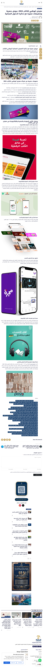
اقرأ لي (36, 219)
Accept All (7, 662)
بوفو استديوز (32, 364)
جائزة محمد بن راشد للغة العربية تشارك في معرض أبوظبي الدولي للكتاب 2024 (23, 419)
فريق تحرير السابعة (34, 16)
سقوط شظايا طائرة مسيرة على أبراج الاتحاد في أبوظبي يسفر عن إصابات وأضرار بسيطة (27, 622)
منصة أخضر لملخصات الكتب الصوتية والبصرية (28, 99)
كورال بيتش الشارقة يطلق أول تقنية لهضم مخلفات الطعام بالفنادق (20, 538)
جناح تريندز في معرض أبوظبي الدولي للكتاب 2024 (28, 424)
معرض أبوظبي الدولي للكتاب (31, 51)
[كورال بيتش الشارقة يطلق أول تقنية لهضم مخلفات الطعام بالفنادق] (29, 537)
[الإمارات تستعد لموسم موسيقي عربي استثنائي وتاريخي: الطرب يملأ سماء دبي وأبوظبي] (37, 615)
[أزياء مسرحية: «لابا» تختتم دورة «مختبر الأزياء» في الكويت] (29, 518)
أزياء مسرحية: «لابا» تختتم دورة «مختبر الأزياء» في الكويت (20, 519)
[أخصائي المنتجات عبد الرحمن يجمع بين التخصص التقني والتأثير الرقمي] (29, 531)
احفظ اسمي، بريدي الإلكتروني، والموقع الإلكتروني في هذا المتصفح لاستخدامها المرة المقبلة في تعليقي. (25, 472)
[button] (41, 2)
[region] (13, 659)
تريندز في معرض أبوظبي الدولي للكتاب (10, 415)
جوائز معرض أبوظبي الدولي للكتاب (31, 427)
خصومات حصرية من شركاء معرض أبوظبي (30, 430)
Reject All (13, 662)
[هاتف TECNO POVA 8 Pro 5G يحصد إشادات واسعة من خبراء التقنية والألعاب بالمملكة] (29, 545)
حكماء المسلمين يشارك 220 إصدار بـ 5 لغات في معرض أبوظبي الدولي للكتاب (23, 429)
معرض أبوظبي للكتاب (12, 432)
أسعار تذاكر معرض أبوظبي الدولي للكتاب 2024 (24, 400)
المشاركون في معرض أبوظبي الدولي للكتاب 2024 (28, 415)
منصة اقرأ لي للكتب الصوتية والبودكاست (29, 92)
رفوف (34, 127)
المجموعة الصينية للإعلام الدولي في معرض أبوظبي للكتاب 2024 (25, 414)
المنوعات (40, 617)
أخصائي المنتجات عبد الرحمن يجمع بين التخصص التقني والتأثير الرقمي (19, 531)
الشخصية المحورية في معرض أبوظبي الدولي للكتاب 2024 (26, 410)
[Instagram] (40, 646)
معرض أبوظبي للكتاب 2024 (32, 433)
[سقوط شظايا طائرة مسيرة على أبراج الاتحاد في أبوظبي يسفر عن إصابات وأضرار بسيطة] (26, 615)
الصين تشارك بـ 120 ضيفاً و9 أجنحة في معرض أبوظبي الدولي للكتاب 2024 (24, 412)
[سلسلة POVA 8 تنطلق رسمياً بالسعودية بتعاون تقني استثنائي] (29, 552)
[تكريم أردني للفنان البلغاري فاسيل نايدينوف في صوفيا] (29, 512)
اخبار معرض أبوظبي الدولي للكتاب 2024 (16, 409)
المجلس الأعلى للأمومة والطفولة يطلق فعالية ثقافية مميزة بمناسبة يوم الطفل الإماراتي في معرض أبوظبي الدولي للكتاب (6, 624)
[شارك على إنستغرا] (20, 505)
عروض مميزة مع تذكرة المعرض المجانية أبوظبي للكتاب (27, 432)
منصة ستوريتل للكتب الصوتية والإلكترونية (29, 435)
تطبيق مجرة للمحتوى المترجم (14, 417)
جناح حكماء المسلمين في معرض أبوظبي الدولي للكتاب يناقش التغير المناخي (23, 425)
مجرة (37, 260)
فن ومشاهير (36, 617)
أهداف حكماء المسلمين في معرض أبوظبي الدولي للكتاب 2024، (25, 404)
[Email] (36, 21)
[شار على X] (23, 505)
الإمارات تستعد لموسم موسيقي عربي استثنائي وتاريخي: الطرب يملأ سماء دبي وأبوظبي (37, 622)
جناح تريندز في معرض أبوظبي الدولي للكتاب (29, 422)
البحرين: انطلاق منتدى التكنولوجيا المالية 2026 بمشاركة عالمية (20, 525)
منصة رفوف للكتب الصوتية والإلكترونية (29, 88)
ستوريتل (34, 183)
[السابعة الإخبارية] (21, 3)
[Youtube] (37, 646)
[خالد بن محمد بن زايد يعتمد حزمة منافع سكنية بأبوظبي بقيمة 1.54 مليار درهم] (16, 615)
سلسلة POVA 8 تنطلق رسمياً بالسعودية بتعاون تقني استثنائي (20, 553)
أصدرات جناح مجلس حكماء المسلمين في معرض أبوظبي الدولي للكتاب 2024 (23, 402)
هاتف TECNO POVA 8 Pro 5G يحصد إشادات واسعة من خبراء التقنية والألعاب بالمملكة (19, 546)
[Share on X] (38, 21)
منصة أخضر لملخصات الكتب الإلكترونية (19, 433)
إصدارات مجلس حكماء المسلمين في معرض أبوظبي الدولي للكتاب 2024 (24, 407)
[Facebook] (33, 646)
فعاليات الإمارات (39, 8)
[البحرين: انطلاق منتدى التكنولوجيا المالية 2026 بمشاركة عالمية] (29, 524)
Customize (20, 662)
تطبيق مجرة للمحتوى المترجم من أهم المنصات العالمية (26, 95)
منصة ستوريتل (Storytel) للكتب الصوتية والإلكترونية (27, 90)
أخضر (26, 322)
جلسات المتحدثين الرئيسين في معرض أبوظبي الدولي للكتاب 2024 (25, 420)
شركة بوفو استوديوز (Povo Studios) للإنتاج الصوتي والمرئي (25, 101)
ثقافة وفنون (8, 617)
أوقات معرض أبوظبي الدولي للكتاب (30, 405)
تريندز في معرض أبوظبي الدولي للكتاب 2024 (29, 417)
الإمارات (30, 617)
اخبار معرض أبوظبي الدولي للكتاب (31, 409)
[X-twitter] (39, 646)
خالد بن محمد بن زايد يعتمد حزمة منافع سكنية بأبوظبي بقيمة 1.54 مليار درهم (16, 622)
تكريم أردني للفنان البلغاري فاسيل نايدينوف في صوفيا (19, 512)
